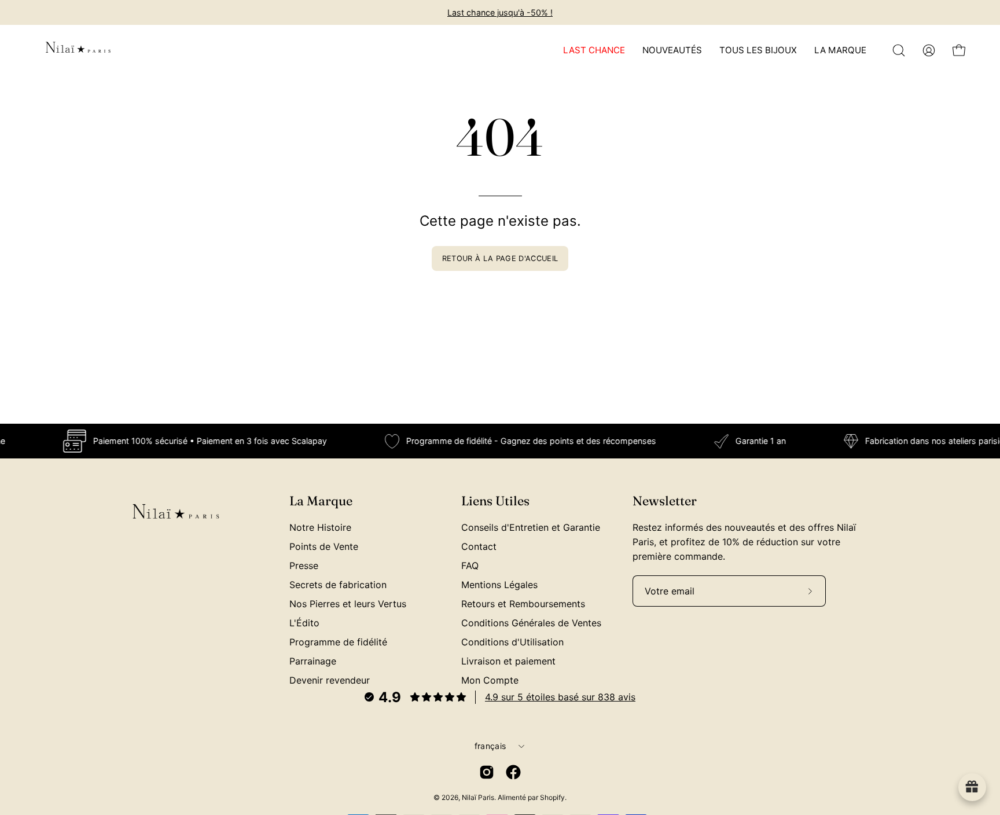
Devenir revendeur (329, 680)
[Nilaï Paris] (78, 50)
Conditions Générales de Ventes (531, 623)
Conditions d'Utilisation (512, 642)
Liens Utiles (495, 501)
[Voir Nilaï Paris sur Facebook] (513, 772)
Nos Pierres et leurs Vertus (347, 604)
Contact (479, 546)
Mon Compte (490, 680)
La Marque (320, 501)
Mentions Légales (499, 584)
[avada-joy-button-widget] (972, 787)
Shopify (552, 797)
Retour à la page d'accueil (500, 258)
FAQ (470, 565)
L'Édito (304, 623)
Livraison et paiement (508, 661)
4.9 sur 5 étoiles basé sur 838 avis (560, 697)
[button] (899, 50)
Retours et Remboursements (523, 604)
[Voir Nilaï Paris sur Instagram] (486, 772)
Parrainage (312, 661)
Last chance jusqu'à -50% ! (500, 12)
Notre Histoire (320, 527)
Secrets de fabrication (338, 584)
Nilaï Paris (478, 797)
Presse (303, 565)
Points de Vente (323, 546)
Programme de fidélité (338, 642)
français (490, 746)
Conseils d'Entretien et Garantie (530, 527)
